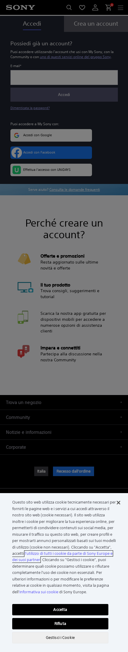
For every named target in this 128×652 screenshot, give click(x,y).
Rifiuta (60, 623)
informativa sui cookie (38, 591)
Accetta (60, 609)
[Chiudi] (118, 502)
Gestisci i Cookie (60, 637)
